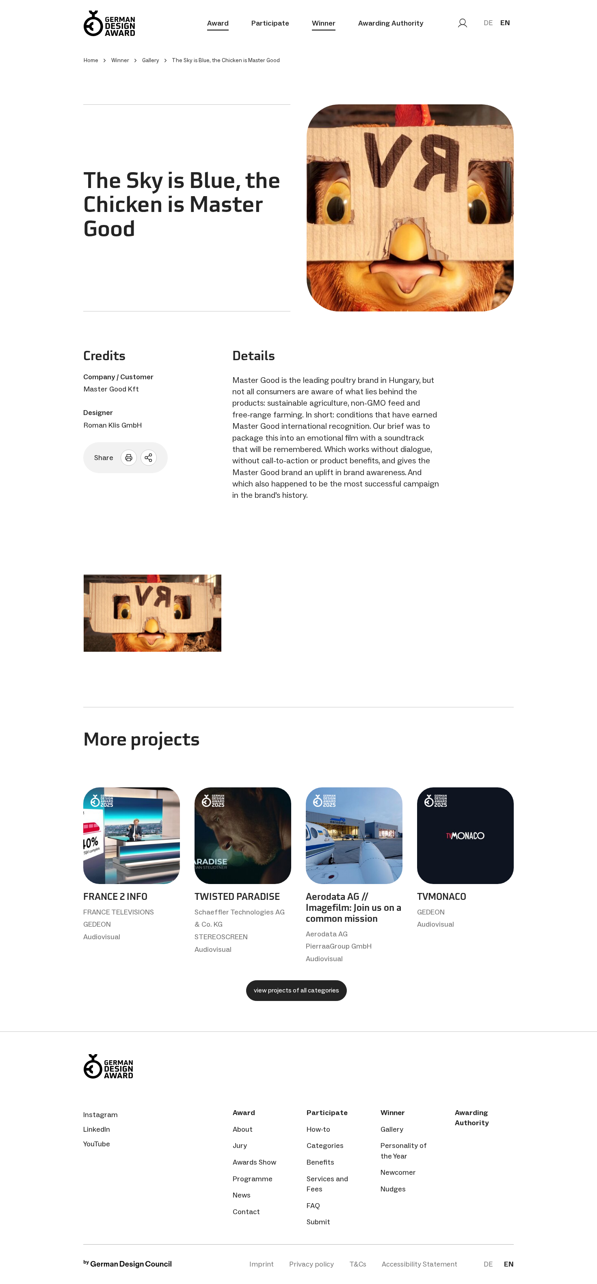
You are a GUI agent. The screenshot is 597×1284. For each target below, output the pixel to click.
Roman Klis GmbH (113, 425)
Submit (318, 1221)
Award (218, 23)
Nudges (393, 1189)
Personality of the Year (404, 1150)
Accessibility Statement (419, 1264)
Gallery (392, 1129)
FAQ (313, 1205)
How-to (318, 1129)
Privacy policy (311, 1264)
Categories (325, 1145)
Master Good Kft (111, 389)
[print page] (129, 458)
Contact (246, 1211)
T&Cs (357, 1264)
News (242, 1195)
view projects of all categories (296, 990)
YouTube (96, 1144)
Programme (253, 1178)
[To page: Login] (462, 23)
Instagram (100, 1114)
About (243, 1129)
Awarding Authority (390, 23)
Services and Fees (327, 1183)
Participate (270, 23)
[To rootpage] (109, 23)
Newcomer (398, 1172)
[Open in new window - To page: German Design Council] (127, 1266)
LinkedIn (96, 1129)
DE (488, 22)
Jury (240, 1145)
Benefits (320, 1162)
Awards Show (254, 1162)
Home (91, 60)
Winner (323, 23)
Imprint (261, 1264)
